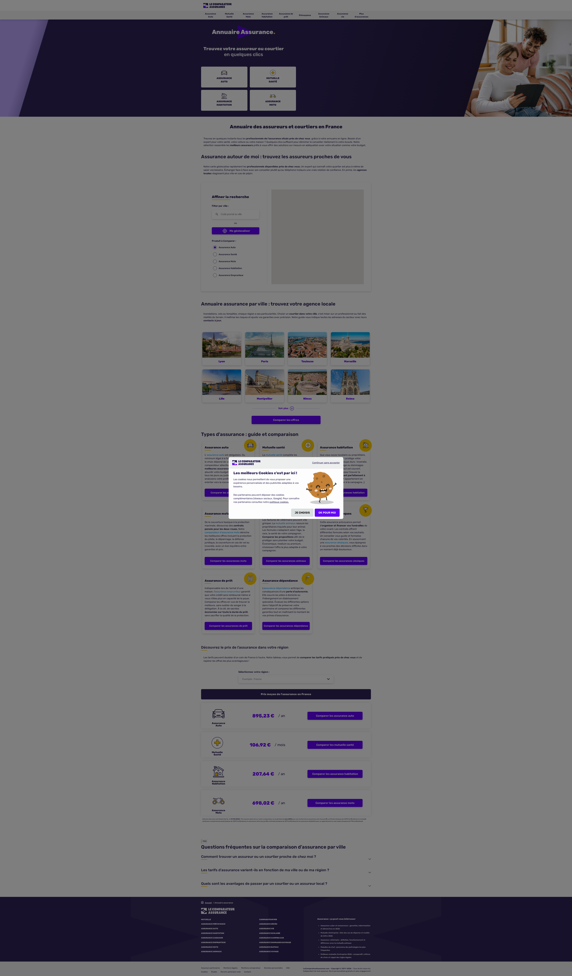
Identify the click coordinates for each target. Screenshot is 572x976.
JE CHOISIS (302, 512)
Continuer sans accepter (323, 463)
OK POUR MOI (327, 512)
